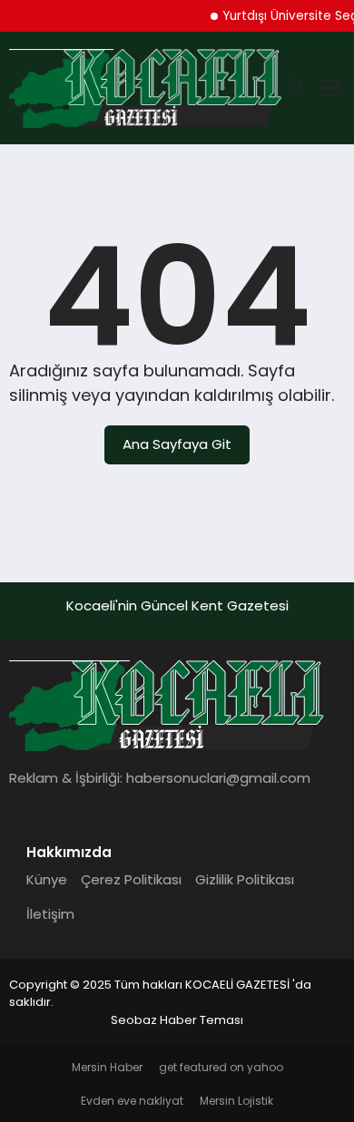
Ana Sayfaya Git (177, 444)
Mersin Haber (107, 1067)
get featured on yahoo (221, 1067)
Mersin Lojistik (236, 1100)
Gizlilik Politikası (244, 879)
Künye (46, 879)
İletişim (50, 913)
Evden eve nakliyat (132, 1100)
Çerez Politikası (131, 879)
